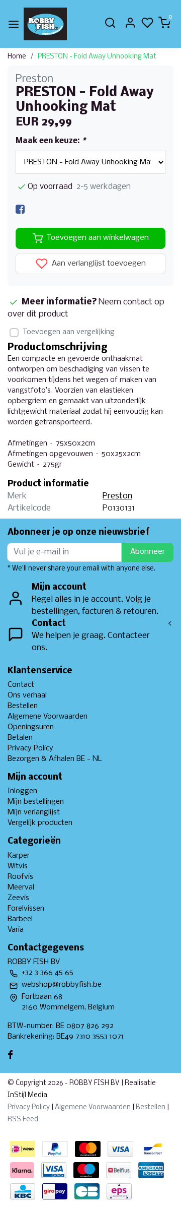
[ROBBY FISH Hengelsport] (45, 24)
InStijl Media (27, 1095)
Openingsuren (31, 727)
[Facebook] (20, 209)
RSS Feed (23, 1119)
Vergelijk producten (40, 823)
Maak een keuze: (50, 141)
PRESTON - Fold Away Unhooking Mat (97, 56)
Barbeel (20, 919)
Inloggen (22, 791)
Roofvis (20, 877)
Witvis (18, 866)
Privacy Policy (30, 748)
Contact (21, 685)
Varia (16, 930)
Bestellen (23, 706)
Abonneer (147, 552)
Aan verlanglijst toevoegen (98, 264)
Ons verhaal (27, 695)
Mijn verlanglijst (34, 812)
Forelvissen (26, 909)
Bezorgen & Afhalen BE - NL (55, 759)
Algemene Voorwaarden (47, 717)
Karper (19, 856)
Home (17, 56)
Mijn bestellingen (36, 802)
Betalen (20, 738)
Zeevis (18, 898)
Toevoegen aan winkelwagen (98, 238)
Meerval (21, 887)
